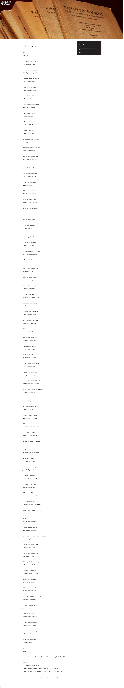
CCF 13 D (81, 52)
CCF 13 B (81, 47)
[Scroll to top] (121, 685)
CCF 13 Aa (81, 44)
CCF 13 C (81, 49)
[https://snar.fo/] (6, 3)
